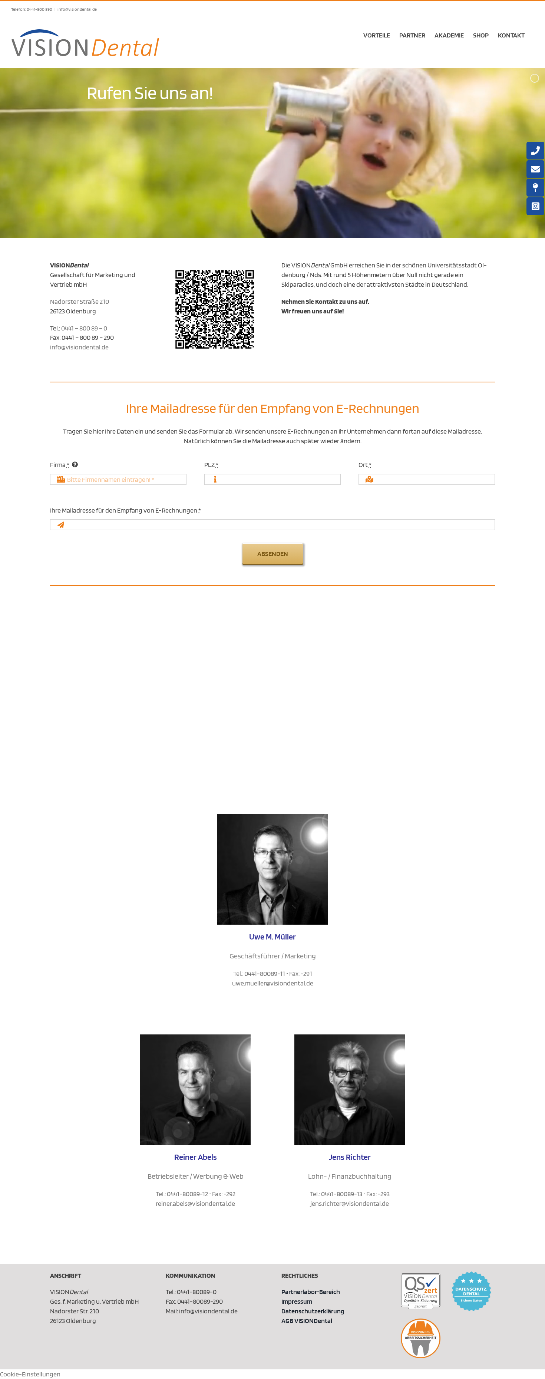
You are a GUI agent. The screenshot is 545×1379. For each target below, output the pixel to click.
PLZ (211, 464)
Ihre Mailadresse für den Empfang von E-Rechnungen (125, 510)
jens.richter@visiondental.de (349, 1203)
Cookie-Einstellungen (30, 1374)
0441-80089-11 (264, 973)
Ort (365, 464)
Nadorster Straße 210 (79, 301)
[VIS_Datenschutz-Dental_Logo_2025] (471, 1274)
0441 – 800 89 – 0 (84, 328)
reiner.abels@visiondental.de (195, 1203)
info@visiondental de (77, 9)
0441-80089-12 (187, 1194)
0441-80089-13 (341, 1194)
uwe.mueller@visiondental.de (272, 983)
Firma (59, 464)
